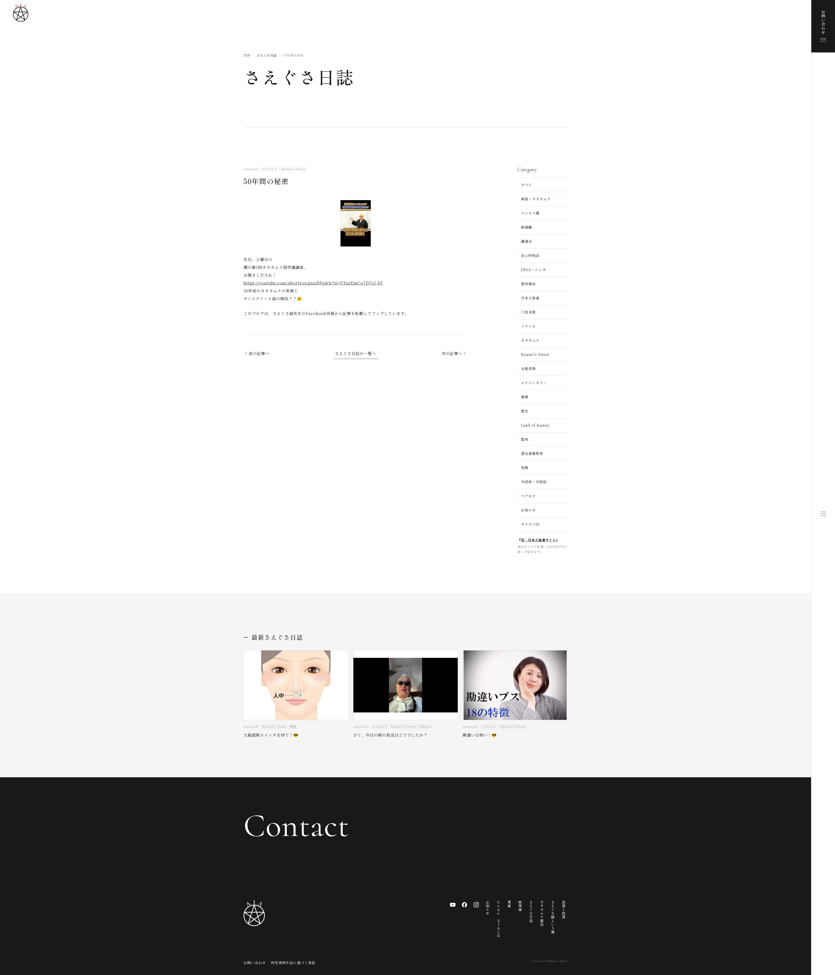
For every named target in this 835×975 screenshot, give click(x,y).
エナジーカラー (534, 382)
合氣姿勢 (528, 368)
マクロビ (528, 495)
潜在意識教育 (532, 453)
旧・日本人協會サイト (538, 540)
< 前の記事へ (257, 353)
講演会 (526, 241)
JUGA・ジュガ (533, 269)
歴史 (524, 411)
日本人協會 (530, 297)
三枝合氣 (528, 312)
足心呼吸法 (530, 255)
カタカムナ (530, 340)
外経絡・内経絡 (534, 481)
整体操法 (528, 283)
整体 (524, 439)
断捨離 (526, 227)
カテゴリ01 (530, 524)
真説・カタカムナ (536, 198)
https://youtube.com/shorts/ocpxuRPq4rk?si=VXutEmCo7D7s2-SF (313, 283)
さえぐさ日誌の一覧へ (355, 353)
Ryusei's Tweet (535, 354)
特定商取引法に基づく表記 (293, 962)
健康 (524, 396)
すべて (526, 184)
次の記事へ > (454, 353)
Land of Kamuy (535, 425)
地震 (524, 467)
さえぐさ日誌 (299, 76)
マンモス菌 (530, 213)
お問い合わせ (255, 962)
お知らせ (528, 510)
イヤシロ (528, 326)
